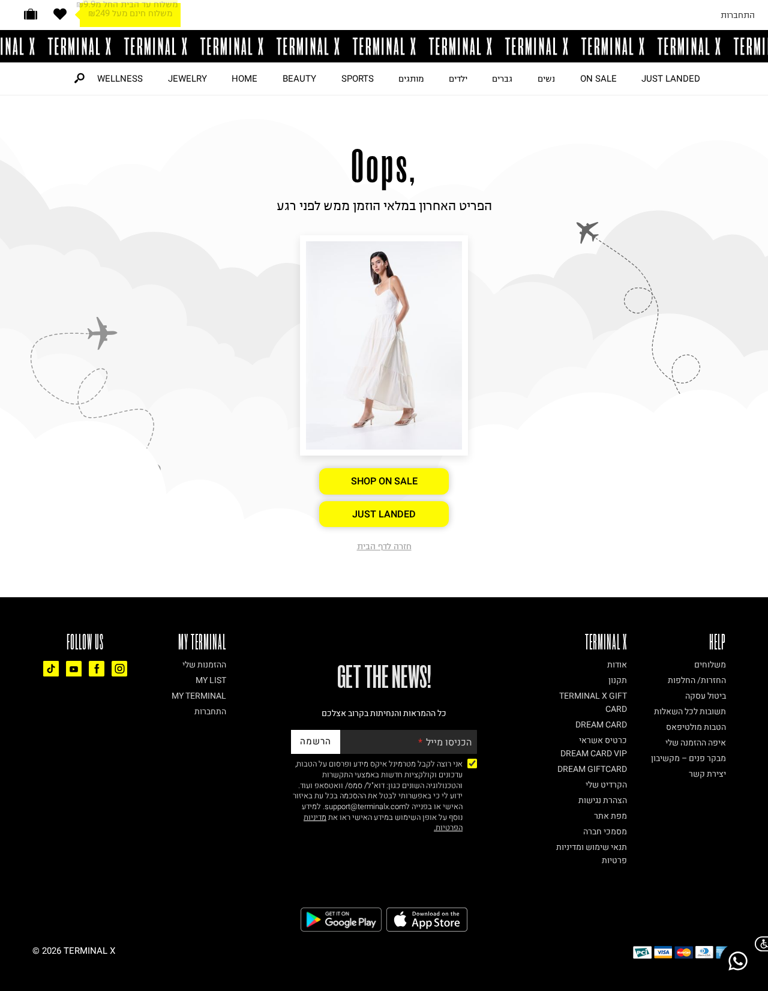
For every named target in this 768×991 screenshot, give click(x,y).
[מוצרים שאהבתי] (60, 14)
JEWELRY (187, 78)
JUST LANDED (670, 78)
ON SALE (598, 78)
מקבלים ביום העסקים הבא (130, 19)
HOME (244, 78)
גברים (502, 78)
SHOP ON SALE (384, 481)
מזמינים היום (129, 10)
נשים (546, 78)
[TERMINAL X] (384, 46)
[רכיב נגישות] (759, 944)
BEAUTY (299, 78)
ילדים (458, 78)
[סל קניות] (30, 14)
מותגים (411, 78)
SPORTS (357, 78)
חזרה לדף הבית (384, 546)
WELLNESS (120, 78)
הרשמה (315, 741)
